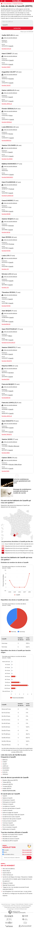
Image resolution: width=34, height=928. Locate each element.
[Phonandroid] (25, 926)
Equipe (13, 904)
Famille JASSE (6, 453)
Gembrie (11, 372)
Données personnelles (26, 905)
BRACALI (5, 759)
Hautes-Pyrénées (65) (8, 790)
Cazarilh (11, 46)
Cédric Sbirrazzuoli (8, 875)
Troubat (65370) (6, 786)
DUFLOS (4, 772)
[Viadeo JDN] (25, 923)
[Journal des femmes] (9, 916)
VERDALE (5, 774)
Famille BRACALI (6, 140)
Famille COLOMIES (7, 159)
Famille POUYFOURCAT (8, 342)
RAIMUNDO (5, 768)
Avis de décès (8, 3)
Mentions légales (25, 907)
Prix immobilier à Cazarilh (9, 827)
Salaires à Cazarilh (7, 798)
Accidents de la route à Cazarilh (11, 816)
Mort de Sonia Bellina (9, 868)
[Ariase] (9, 926)
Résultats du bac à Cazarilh (9, 836)
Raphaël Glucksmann (9, 885)
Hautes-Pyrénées (18, 3)
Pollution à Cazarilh (7, 804)
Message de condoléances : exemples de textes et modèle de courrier (22, 491)
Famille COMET (6, 67)
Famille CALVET (6, 85)
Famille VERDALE (7, 122)
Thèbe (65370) (6, 782)
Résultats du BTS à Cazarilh (10, 840)
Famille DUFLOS (6, 48)
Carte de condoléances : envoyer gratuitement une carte (21, 481)
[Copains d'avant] (9, 923)
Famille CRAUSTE (7, 361)
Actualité (6, 850)
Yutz (10, 207)
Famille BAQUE (6, 324)
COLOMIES (5, 770)
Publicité (26, 904)
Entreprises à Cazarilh (8, 800)
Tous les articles (6, 905)
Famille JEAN (5, 471)
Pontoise (11, 244)
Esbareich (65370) (7, 784)
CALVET (4, 764)
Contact (31, 904)
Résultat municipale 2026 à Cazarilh (12, 834)
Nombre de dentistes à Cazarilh (11, 808)
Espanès (11, 78)
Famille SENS (5, 379)
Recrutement (17, 905)
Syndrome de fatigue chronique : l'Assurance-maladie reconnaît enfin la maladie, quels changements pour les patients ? (17, 879)
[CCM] (25, 916)
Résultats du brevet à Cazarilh (10, 838)
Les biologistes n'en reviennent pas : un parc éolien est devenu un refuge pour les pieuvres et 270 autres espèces (17, 893)
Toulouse (11, 189)
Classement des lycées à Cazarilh (11, 819)
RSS (12, 905)
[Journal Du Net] (9, 919)
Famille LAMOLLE (7, 104)
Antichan (11, 225)
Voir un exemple (27, 850)
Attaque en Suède (8, 883)
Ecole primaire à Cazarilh (9, 821)
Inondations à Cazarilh (8, 806)
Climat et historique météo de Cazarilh (13, 814)
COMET (4, 762)
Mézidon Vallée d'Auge (15, 464)
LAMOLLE (5, 766)
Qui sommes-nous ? (6, 904)
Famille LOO (5, 269)
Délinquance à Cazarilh (8, 802)
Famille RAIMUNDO (7, 177)
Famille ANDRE (6, 214)
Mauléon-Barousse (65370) (10, 780)
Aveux (11, 115)
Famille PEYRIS (6, 250)
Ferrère (11, 134)
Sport (5, 852)
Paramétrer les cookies (10, 907)
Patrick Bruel (6, 870)
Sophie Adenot (7, 873)
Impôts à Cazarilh (7, 810)
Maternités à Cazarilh (8, 825)
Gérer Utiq (18, 907)
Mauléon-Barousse (14, 446)
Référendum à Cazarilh (8, 829)
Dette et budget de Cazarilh (10, 812)
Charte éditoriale (19, 904)
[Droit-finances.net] (25, 919)
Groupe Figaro (11, 909)
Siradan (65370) (6, 788)
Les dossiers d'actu (9, 854)
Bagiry (10, 336)
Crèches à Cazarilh (7, 823)
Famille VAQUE (6, 232)
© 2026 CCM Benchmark (21, 909)
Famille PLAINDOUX (7, 195)
